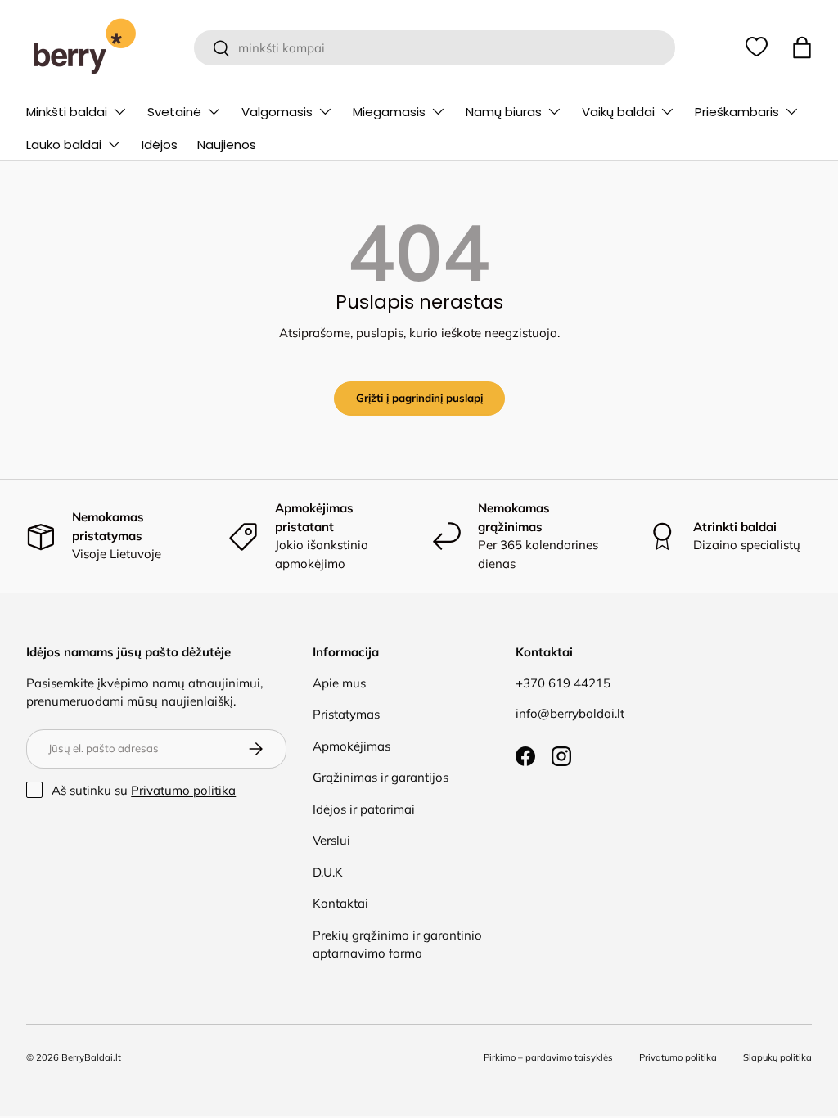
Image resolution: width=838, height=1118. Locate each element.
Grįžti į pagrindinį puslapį (419, 397)
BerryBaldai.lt (91, 1057)
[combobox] (435, 47)
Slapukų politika (777, 1057)
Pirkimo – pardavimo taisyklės (548, 1057)
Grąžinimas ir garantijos (380, 777)
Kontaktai (340, 903)
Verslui (331, 840)
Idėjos (160, 144)
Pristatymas (346, 714)
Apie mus (339, 683)
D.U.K (328, 872)
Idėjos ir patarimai (364, 809)
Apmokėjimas (351, 746)
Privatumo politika (183, 790)
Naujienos (226, 144)
